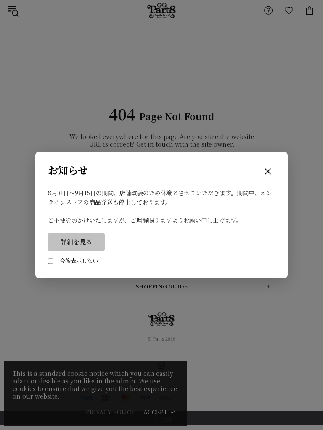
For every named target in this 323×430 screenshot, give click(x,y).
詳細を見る (76, 242)
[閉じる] (268, 172)
